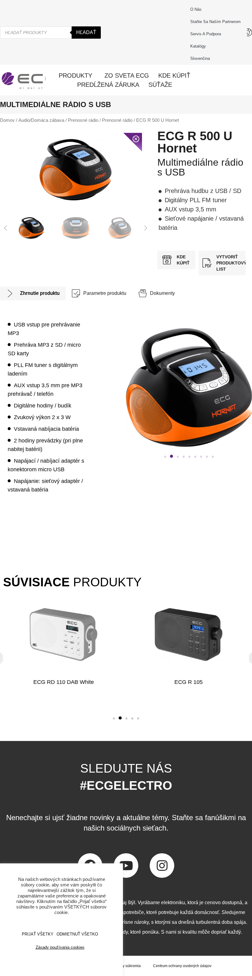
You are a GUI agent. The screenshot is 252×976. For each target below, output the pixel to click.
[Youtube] (126, 865)
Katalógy (198, 46)
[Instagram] (162, 865)
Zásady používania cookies (60, 947)
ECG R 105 (189, 682)
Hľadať (86, 32)
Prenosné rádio (83, 120)
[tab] (33, 293)
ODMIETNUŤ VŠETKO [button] (77, 934)
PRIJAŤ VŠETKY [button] (37, 934)
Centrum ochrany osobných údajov (182, 966)
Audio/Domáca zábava (41, 120)
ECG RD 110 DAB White (63, 682)
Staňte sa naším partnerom (215, 21)
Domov (7, 120)
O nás (196, 9)
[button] (5, 228)
